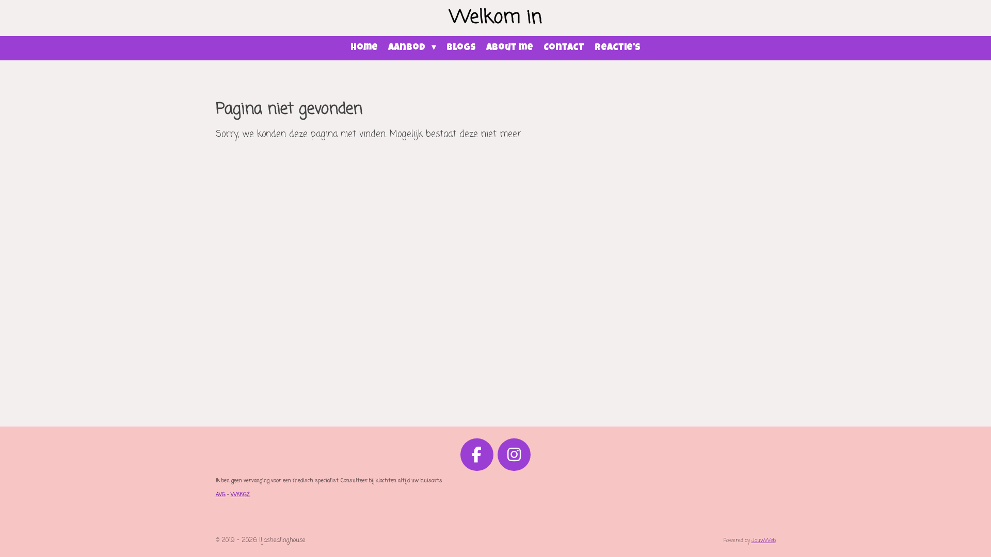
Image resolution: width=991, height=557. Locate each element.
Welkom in (496, 17)
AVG (221, 495)
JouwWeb (764, 541)
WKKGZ (240, 495)
